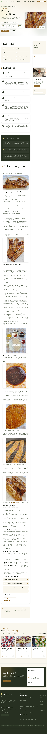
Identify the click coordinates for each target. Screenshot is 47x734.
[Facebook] (4, 715)
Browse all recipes (42, 633)
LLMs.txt (44, 729)
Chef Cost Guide (42, 710)
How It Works (19, 1)
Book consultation (41, 1)
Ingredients (36, 45)
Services (12, 1)
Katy (21, 700)
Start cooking (4, 30)
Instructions (36, 47)
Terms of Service (38, 729)
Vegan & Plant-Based (23, 719)
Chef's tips (36, 49)
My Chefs (29, 1)
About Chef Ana (37, 85)
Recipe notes (36, 51)
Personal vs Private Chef (43, 708)
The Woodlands (26, 706)
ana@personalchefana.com (7, 707)
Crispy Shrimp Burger (15, 502)
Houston (21, 706)
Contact (42, 85)
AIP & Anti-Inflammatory (32, 719)
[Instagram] (2, 715)
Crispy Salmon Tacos (8, 598)
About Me (24, 1)
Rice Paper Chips (7, 600)
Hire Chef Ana (6, 680)
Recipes (5, 6)
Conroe (36, 706)
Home (2, 6)
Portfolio (33, 1)
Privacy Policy (33, 729)
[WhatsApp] (6, 715)
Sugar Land (24, 700)
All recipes (13, 30)
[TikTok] (8, 715)
